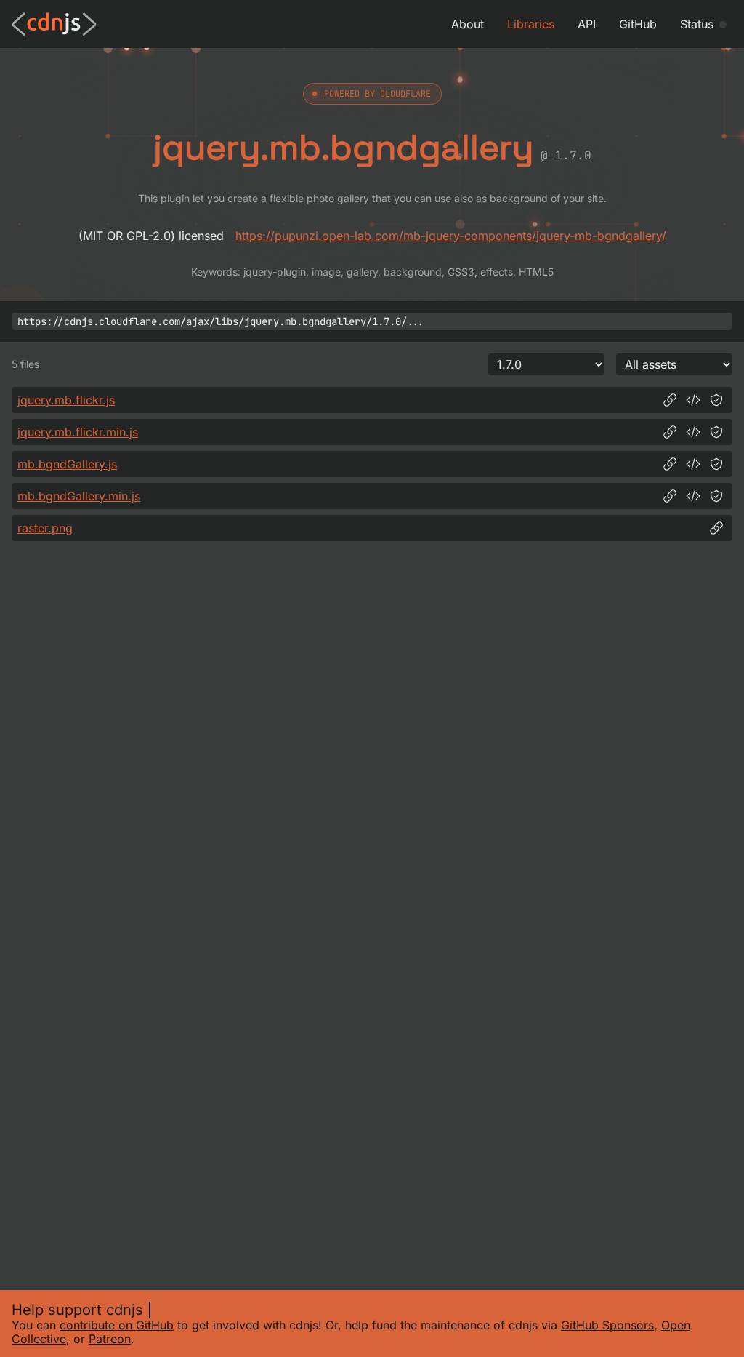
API (587, 24)
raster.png (45, 528)
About (467, 24)
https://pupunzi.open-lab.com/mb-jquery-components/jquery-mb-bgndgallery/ (450, 235)
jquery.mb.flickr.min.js (77, 432)
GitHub (638, 24)
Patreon (110, 1339)
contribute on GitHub (117, 1325)
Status (696, 24)
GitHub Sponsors (607, 1325)
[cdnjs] (54, 24)
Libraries (530, 24)
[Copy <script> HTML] (693, 400)
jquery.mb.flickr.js (66, 400)
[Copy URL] (670, 400)
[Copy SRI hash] (716, 400)
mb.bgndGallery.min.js (78, 496)
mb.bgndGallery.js (67, 464)
